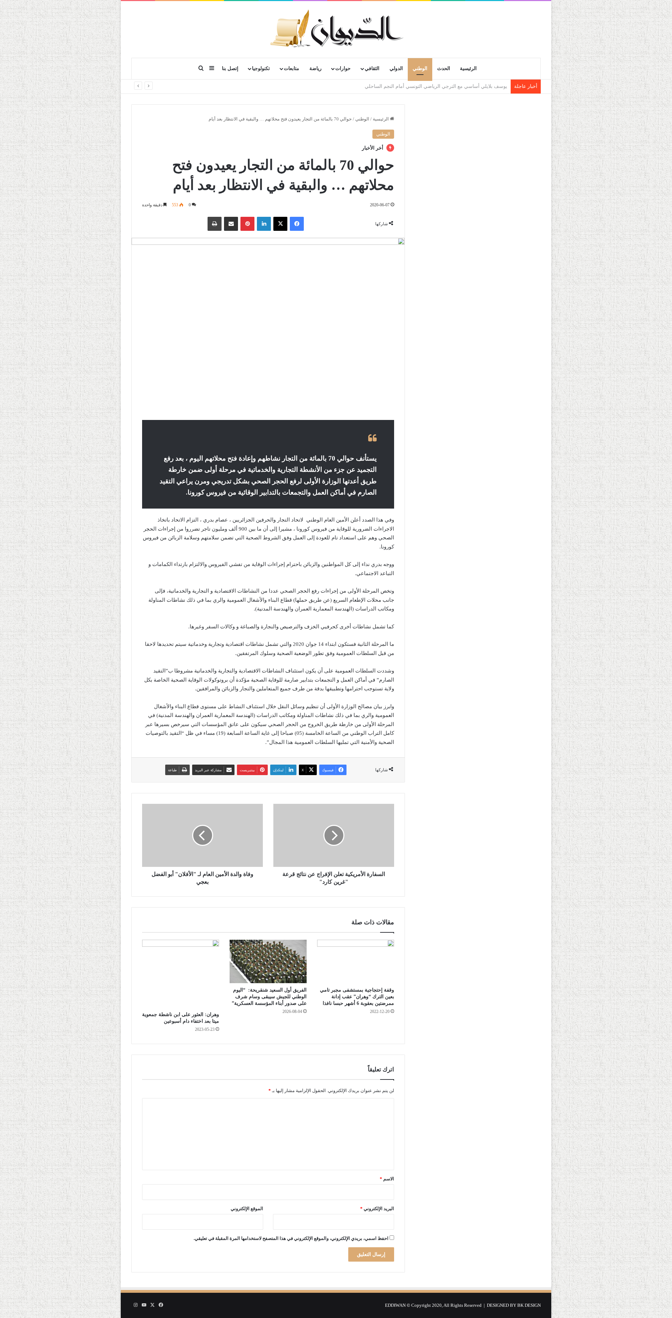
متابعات (291, 68)
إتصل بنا (230, 68)
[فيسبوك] (297, 224)
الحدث (443, 68)
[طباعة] (215, 224)
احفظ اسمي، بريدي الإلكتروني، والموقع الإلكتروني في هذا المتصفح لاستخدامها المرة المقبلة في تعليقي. (291, 1238)
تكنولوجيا (261, 68)
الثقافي (372, 68)
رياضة (315, 68)
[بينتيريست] (247, 224)
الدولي (396, 68)
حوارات (343, 68)
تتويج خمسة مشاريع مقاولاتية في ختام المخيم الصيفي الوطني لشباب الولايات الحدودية (419, 86)
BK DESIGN (529, 1305)
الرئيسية (468, 68)
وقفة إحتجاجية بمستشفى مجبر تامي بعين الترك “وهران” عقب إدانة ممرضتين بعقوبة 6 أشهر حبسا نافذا (357, 996)
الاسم (387, 1178)
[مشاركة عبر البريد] (231, 224)
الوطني (420, 68)
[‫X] (280, 224)
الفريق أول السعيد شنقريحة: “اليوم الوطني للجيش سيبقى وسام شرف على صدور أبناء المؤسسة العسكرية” (269, 996)
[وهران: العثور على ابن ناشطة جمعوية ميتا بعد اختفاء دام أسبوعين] (180, 974)
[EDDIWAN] (336, 29)
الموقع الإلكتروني (247, 1208)
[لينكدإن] (264, 224)
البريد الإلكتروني (377, 1208)
